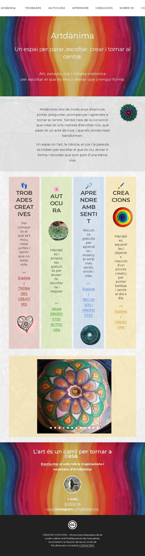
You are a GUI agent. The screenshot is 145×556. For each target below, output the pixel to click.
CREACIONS (104, 8)
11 (93, 428)
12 (97, 428)
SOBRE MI (127, 8)
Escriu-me (49, 464)
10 (89, 428)
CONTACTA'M (86, 545)
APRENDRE (80, 8)
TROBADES (33, 8)
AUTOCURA (56, 8)
